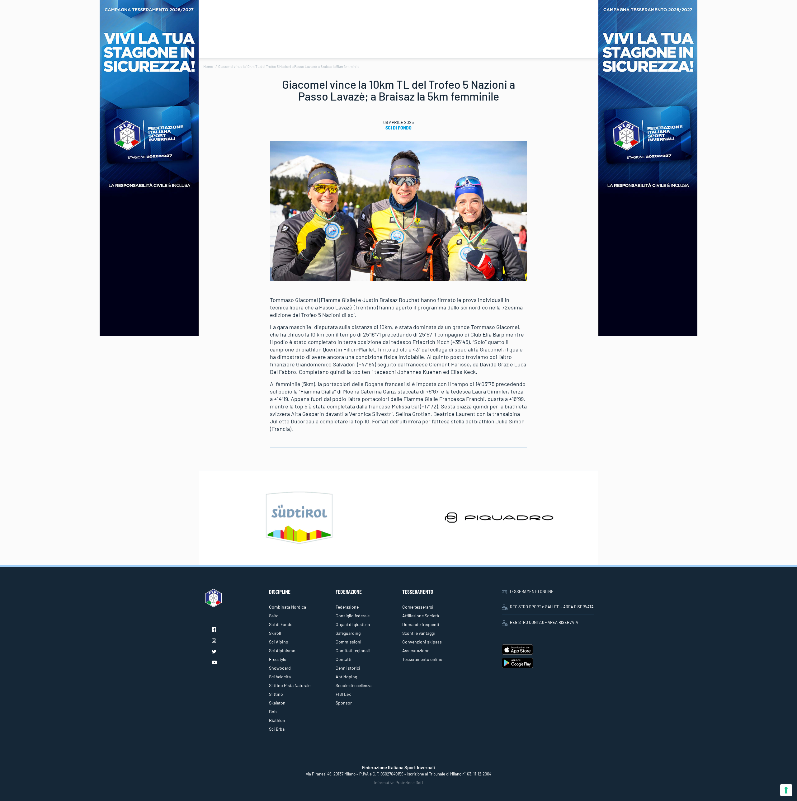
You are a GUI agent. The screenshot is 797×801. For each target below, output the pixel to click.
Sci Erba (277, 729)
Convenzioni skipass (422, 641)
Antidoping (346, 676)
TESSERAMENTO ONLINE (531, 591)
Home (208, 66)
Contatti (343, 659)
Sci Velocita (280, 676)
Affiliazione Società (420, 615)
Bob (273, 711)
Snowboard (280, 668)
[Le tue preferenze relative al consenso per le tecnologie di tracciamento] (786, 790)
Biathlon (277, 720)
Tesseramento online (422, 659)
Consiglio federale (353, 615)
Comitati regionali (353, 650)
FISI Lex (343, 694)
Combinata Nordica (287, 607)
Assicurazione (415, 650)
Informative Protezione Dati (398, 782)
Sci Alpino (278, 641)
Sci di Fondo (398, 127)
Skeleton (277, 702)
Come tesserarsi (417, 607)
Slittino (276, 694)
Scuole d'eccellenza (353, 685)
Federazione (347, 607)
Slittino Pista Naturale (289, 685)
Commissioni (348, 641)
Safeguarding (348, 633)
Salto (274, 615)
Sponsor (344, 702)
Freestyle (277, 659)
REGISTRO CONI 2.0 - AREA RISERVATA (544, 622)
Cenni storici (348, 668)
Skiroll (275, 633)
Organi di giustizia (353, 624)
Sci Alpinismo (282, 650)
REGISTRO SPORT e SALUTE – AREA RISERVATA (552, 606)
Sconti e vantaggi (418, 633)
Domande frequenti (420, 624)
